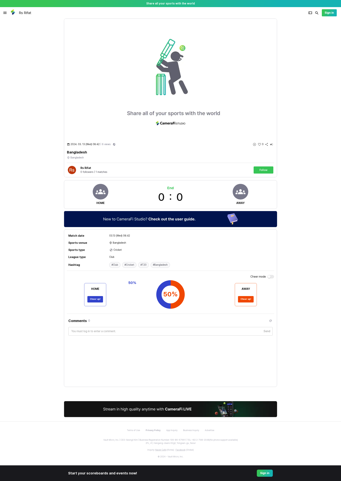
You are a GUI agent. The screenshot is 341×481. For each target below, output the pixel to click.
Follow (263, 170)
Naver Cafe (160, 450)
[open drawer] (5, 13)
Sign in (329, 12)
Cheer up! (95, 299)
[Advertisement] (300, 71)
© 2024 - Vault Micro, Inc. (170, 456)
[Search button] (316, 12)
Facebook (180, 450)
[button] (114, 265)
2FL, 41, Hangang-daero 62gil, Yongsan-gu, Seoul (171, 443)
